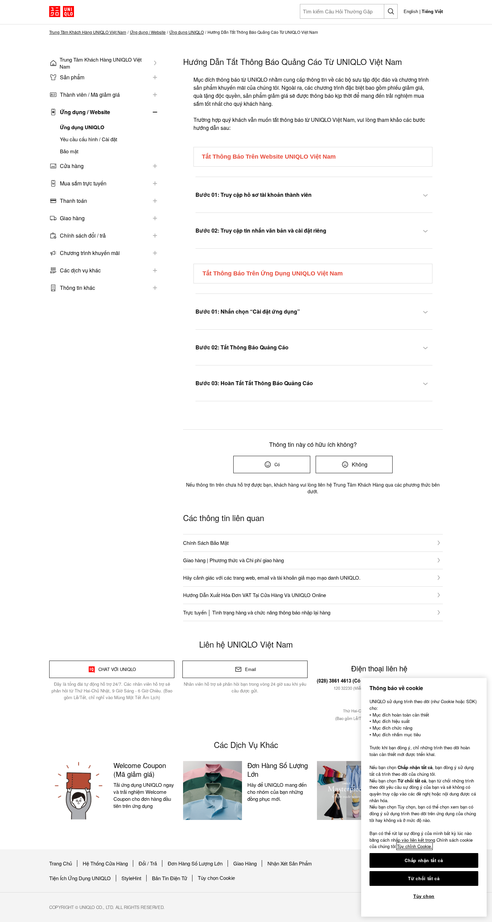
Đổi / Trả (148, 863)
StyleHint (131, 878)
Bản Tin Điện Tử (169, 878)
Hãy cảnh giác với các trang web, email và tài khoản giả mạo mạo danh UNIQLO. (271, 577)
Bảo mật (69, 151)
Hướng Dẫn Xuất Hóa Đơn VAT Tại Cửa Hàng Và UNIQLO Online (254, 594)
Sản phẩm (72, 77)
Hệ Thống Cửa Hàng (105, 863)
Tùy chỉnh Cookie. (414, 846)
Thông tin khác (77, 287)
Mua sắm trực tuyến (83, 183)
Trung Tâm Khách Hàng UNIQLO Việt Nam (87, 32)
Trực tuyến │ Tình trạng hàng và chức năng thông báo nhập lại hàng (256, 612)
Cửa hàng (72, 166)
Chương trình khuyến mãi (90, 253)
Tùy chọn (423, 896)
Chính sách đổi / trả (83, 235)
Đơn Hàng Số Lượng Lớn (195, 863)
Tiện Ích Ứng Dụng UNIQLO (80, 878)
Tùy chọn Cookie (216, 878)
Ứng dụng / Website (148, 32)
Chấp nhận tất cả (424, 860)
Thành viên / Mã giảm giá (90, 94)
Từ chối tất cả (423, 878)
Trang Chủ (60, 863)
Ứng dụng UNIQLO (186, 32)
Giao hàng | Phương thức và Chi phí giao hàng (233, 560)
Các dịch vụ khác (80, 270)
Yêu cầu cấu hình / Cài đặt (88, 139)
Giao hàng (72, 218)
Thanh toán (73, 200)
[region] (424, 797)
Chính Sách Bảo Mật (206, 542)
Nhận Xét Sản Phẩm (289, 863)
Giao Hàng (245, 863)
